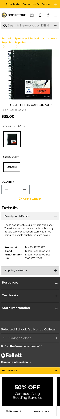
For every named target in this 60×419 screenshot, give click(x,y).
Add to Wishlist (32, 198)
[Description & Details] (29, 216)
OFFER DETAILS (41, 411)
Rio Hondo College (28, 329)
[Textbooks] (31, 15)
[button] (30, 4)
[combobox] (30, 338)
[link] (48, 15)
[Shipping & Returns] (29, 270)
